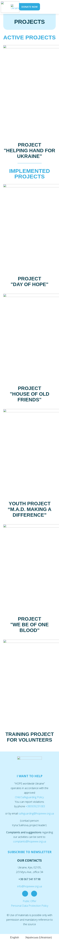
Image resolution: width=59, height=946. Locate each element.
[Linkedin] (34, 894)
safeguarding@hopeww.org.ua (36, 813)
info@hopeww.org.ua (29, 886)
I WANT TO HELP (29, 776)
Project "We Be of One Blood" (29, 624)
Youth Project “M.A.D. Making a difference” (29, 509)
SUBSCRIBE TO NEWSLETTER (29, 852)
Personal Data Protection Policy (29, 905)
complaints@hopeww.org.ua (29, 841)
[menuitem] (16, 6)
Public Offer (29, 901)
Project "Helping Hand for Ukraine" (29, 150)
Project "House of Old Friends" (29, 394)
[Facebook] (25, 894)
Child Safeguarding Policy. (29, 797)
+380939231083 (35, 806)
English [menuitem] (14, 937)
